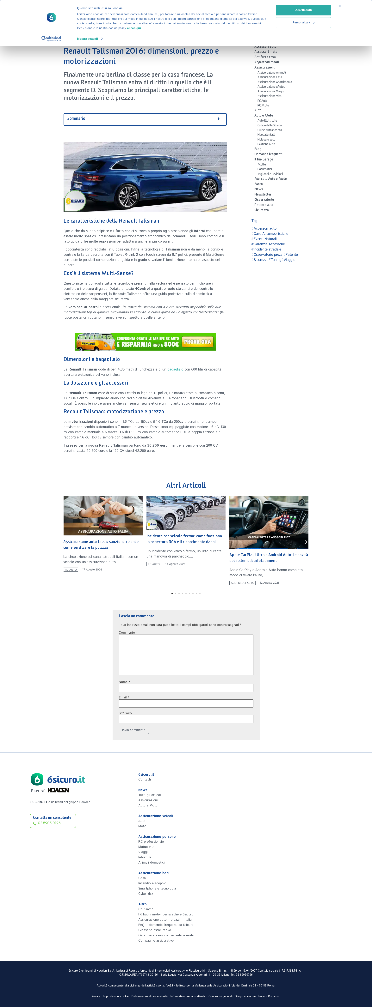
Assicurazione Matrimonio (274, 82)
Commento (128, 632)
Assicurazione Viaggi (270, 91)
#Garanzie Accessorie (268, 244)
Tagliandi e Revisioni (270, 174)
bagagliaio (175, 369)
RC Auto (262, 101)
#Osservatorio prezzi (267, 254)
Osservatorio (264, 200)
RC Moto (263, 106)
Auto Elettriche (267, 121)
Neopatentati (266, 135)
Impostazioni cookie (116, 996)
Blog (257, 149)
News (258, 190)
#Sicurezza (260, 259)
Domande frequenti (268, 155)
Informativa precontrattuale (188, 996)
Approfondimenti (266, 63)
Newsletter (262, 195)
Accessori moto (265, 52)
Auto (257, 111)
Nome (124, 681)
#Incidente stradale (266, 249)
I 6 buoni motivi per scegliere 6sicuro (165, 914)
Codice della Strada (269, 126)
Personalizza (301, 22)
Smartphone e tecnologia (157, 888)
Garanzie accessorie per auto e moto (166, 935)
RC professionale (151, 841)
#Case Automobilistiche (269, 233)
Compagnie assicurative (156, 940)
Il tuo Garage (263, 160)
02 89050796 (244, 975)
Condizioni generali (220, 996)
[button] (66, 542)
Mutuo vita (146, 847)
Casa (142, 878)
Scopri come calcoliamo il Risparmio (257, 996)
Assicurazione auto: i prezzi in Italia (165, 919)
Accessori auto (265, 47)
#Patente (290, 254)
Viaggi (143, 852)
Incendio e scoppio (152, 883)
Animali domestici (151, 862)
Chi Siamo (145, 909)
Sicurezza (261, 211)
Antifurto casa (265, 57)
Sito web (125, 713)
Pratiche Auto (266, 144)
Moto (258, 184)
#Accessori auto (263, 228)
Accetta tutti (303, 10)
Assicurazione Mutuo (271, 87)
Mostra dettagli (87, 38)
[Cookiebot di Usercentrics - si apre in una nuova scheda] (51, 39)
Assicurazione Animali (271, 73)
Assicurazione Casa (269, 77)
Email (124, 697)
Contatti (144, 779)
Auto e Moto (263, 116)
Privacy (96, 996)
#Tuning (275, 259)
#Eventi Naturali (264, 239)
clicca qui (134, 28)
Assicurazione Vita (269, 96)
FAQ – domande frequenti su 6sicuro (166, 925)
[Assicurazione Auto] (145, 342)
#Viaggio (288, 259)
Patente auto (264, 205)
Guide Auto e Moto (269, 130)
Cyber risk (145, 893)
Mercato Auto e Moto (270, 179)
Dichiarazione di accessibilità (150, 996)
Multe (261, 165)
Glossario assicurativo (154, 930)
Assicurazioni (264, 68)
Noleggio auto (266, 140)
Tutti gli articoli (150, 795)
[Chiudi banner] (339, 6)
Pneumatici (264, 169)
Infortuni (144, 857)
